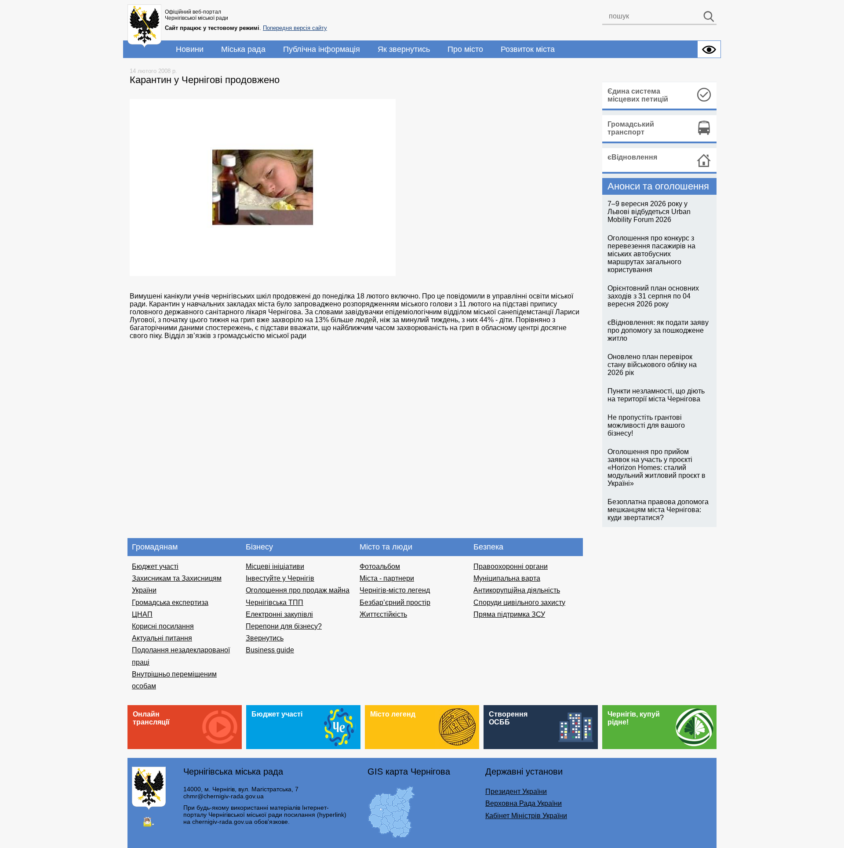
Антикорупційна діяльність (516, 590)
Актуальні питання (162, 638)
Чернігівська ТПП (274, 602)
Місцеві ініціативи (275, 566)
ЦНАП (142, 614)
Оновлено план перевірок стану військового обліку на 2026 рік (652, 364)
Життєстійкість (383, 614)
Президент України (516, 791)
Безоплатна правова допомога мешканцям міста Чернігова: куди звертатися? (658, 509)
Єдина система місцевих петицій (638, 95)
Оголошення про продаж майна (297, 590)
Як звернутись (404, 49)
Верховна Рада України (523, 803)
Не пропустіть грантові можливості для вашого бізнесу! (646, 425)
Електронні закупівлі (279, 614)
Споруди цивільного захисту (519, 602)
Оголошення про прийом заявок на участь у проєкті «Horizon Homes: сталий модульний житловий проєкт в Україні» (657, 467)
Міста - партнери (387, 578)
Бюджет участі (155, 566)
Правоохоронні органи (510, 566)
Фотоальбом (380, 566)
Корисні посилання (163, 626)
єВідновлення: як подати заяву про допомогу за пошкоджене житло (658, 330)
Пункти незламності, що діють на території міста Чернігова (656, 395)
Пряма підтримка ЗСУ (509, 614)
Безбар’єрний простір (395, 602)
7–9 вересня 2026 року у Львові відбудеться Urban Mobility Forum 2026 (649, 211)
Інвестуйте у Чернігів (280, 578)
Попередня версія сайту (295, 28)
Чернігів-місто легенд (395, 590)
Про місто (465, 49)
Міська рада (243, 49)
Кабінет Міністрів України (526, 815)
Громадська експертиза (170, 602)
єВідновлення (632, 157)
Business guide (270, 650)
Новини (190, 49)
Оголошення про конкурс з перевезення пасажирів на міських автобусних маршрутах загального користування (651, 253)
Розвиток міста (528, 49)
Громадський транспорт (631, 128)
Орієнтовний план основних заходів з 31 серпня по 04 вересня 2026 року (653, 296)
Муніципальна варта (506, 578)
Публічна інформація (321, 49)
